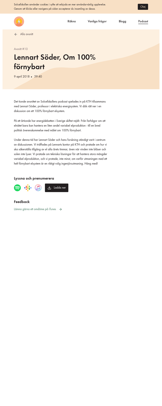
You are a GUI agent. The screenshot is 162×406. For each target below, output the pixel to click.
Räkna (72, 21)
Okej (143, 6)
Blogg (122, 21)
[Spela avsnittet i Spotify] (17, 187)
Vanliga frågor (97, 21)
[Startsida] (19, 21)
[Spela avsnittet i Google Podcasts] (27, 187)
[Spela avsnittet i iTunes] (38, 187)
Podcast (143, 21)
